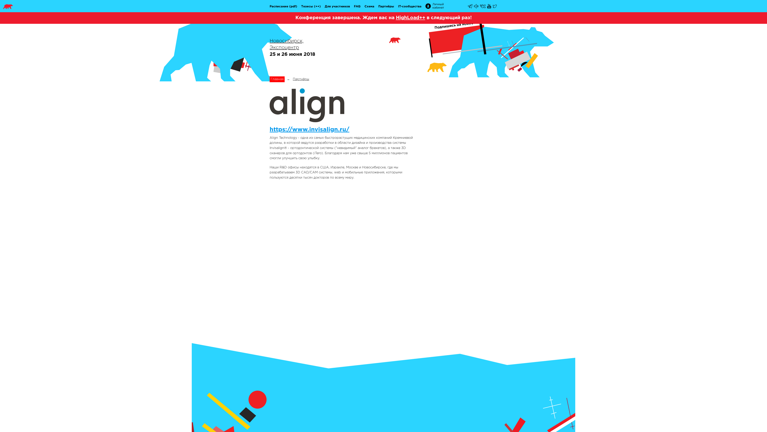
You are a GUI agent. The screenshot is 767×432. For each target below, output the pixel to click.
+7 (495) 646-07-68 (285, 226)
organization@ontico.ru (316, 252)
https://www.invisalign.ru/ (309, 129)
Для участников (337, 6)
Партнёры (386, 6)
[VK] (483, 6)
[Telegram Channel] (476, 6)
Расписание (279, 6)
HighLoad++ (410, 18)
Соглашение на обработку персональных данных (457, 231)
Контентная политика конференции (446, 248)
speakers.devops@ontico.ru (322, 261)
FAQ (357, 6)
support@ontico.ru (284, 231)
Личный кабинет (438, 6)
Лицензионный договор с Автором (445, 244)
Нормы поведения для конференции (447, 253)
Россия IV (383, 231)
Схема (369, 6)
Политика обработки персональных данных (452, 235)
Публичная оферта (432, 226)
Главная (277, 79)
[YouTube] (489, 6)
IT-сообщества (409, 6)
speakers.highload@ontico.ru (328, 266)
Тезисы (307, 6)
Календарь (384, 226)
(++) (317, 6)
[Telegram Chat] (470, 6)
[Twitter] (495, 6)
